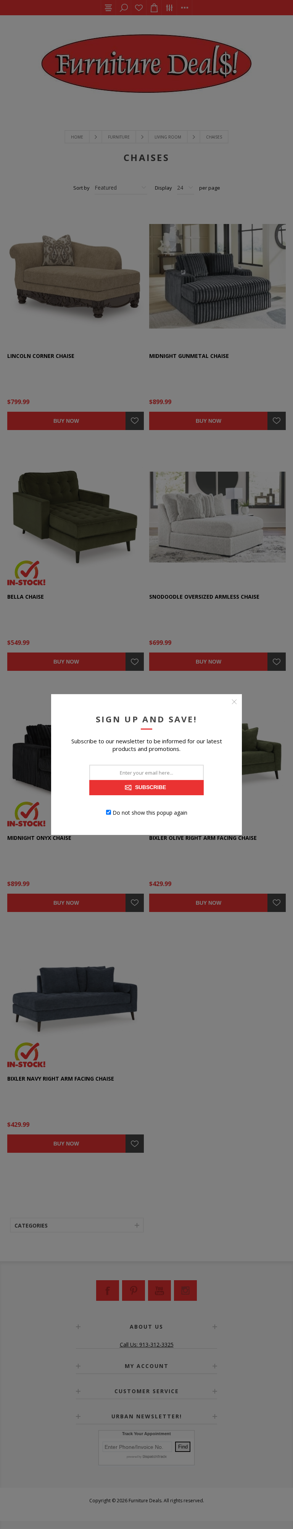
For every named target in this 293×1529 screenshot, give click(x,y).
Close (234, 701)
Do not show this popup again (150, 812)
